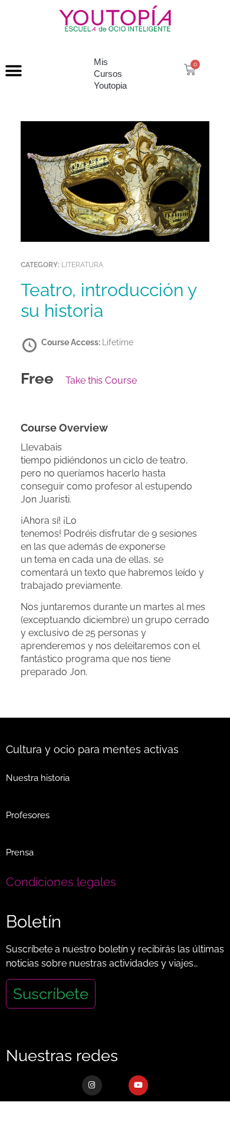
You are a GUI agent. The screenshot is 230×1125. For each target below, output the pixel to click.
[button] (13, 71)
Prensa (20, 852)
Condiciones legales (61, 882)
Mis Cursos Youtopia (110, 73)
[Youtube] (139, 1085)
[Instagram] (92, 1085)
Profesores (28, 815)
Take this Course (101, 380)
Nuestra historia (38, 778)
